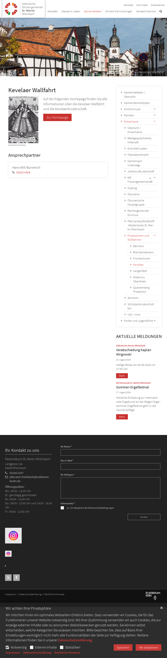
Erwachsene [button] (131, 121)
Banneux (138, 246)
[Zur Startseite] (23, 7)
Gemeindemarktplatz (137, 103)
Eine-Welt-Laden (137, 148)
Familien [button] (129, 115)
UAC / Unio (134, 314)
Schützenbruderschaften (141, 306)
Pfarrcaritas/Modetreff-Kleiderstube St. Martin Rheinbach (141, 225)
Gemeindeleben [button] (93, 11)
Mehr (122, 376)
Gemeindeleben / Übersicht (134, 94)
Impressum (13, 652)
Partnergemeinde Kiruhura (138, 213)
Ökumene (133, 194)
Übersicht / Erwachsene (135, 130)
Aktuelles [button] (52, 11)
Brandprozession (143, 252)
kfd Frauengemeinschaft (140, 179)
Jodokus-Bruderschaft (141, 171)
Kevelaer (138, 265)
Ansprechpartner (24, 155)
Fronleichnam (141, 258)
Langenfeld (140, 271)
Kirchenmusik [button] (132, 109)
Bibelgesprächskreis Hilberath (139, 140)
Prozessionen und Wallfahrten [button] (138, 238)
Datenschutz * (68, 503)
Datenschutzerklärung (75, 640)
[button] (160, 12)
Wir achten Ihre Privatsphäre (28, 608)
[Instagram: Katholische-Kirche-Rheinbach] (13, 535)
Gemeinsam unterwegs (135, 163)
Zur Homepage (57, 117)
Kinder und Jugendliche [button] (138, 321)
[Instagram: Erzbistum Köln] (8, 553)
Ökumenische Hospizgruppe (136, 202)
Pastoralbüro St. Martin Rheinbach (27, 459)
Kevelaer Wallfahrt (32, 90)
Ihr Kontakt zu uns (22, 450)
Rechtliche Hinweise (67, 652)
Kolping (132, 188)
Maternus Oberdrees (139, 279)
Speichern (123, 647)
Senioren (133, 298)
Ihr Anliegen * (68, 474)
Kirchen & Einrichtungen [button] (119, 11)
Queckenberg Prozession (141, 289)
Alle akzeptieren (148, 647)
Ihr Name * (66, 446)
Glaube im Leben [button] (70, 11)
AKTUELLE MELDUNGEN (139, 336)
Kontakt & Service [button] (146, 11)
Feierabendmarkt (138, 155)
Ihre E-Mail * (67, 460)
